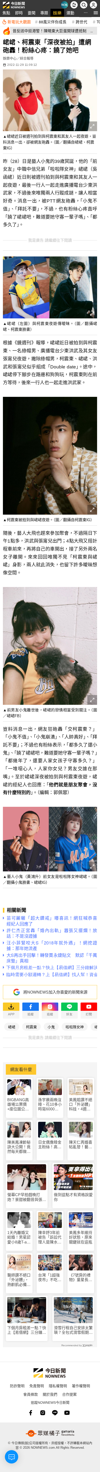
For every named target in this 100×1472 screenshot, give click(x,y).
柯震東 (31, 1026)
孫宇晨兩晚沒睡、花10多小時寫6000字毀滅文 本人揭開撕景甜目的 (50, 1105)
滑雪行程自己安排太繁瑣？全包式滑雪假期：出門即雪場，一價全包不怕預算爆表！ (73, 1330)
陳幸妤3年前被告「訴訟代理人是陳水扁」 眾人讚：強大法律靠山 (49, 1237)
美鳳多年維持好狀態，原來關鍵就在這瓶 (80, 1237)
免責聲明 (36, 1385)
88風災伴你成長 (53, 21)
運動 (70, 13)
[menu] (96, 13)
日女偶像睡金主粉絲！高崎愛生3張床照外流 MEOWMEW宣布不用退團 (49, 1144)
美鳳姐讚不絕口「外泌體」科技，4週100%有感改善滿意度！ (80, 1105)
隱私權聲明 (58, 1385)
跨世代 (81, 21)
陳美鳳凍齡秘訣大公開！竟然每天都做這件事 (19, 1147)
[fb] (30, 1413)
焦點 (6, 13)
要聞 (31, 13)
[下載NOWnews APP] (74, 5)
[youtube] (67, 1413)
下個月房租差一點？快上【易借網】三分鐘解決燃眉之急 (26, 1330)
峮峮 (11, 1026)
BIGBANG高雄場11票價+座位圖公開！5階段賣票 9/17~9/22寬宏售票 (18, 1105)
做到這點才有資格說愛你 (73, 1197)
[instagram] (43, 1413)
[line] (55, 1413)
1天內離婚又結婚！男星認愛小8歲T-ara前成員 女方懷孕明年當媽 (19, 1237)
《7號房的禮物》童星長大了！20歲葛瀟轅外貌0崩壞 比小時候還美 (81, 1277)
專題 (44, 13)
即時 (19, 13)
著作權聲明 (81, 1385)
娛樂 (57, 13)
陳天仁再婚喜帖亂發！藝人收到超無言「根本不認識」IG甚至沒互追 (80, 1144)
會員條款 (30, 1394)
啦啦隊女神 (75, 1026)
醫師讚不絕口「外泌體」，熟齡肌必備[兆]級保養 (19, 1280)
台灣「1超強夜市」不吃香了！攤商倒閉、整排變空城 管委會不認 (49, 1277)
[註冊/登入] (93, 5)
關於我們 (50, 1394)
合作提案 (69, 1394)
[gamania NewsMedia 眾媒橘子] (50, 1433)
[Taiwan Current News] (64, 5)
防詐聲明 (17, 1385)
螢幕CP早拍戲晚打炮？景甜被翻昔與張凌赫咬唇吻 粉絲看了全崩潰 (26, 1197)
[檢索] (83, 5)
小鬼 (51, 1026)
